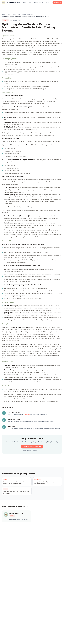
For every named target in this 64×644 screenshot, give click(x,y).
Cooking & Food (16, 14)
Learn (29, 2)
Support (48, 2)
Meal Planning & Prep (27, 14)
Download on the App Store (32, 446)
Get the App (57, 2)
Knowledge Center (38, 2)
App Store (27, 414)
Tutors (24, 2)
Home (18, 2)
